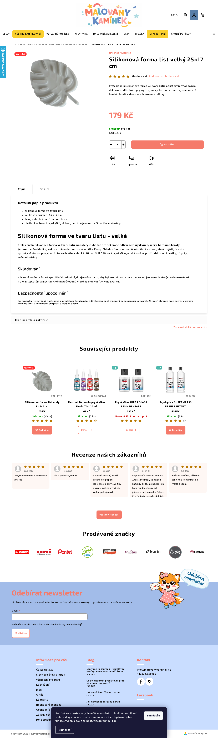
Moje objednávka (47, 720)
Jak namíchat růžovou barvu (103, 692)
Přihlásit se (21, 633)
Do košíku (169, 144)
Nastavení (64, 730)
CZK (173, 15)
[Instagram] (149, 682)
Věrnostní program (48, 680)
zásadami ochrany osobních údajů (64, 624)
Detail (84, 430)
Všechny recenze (109, 515)
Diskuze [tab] (45, 189)
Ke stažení (43, 685)
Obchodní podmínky (49, 710)
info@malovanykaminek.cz (154, 670)
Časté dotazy (44, 670)
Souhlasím (153, 715)
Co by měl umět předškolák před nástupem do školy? (105, 681)
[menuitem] (6, 34)
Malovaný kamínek (120, 53)
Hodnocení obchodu (49, 705)
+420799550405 (146, 674)
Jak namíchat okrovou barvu (103, 701)
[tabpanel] (22, 552)
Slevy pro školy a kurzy (50, 675)
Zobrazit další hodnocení (189, 327)
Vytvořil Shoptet (197, 733)
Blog (39, 690)
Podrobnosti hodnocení (164, 76)
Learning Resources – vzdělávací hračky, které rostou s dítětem (106, 670)
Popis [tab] (21, 189)
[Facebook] (141, 682)
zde (114, 721)
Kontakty (42, 700)
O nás (39, 695)
